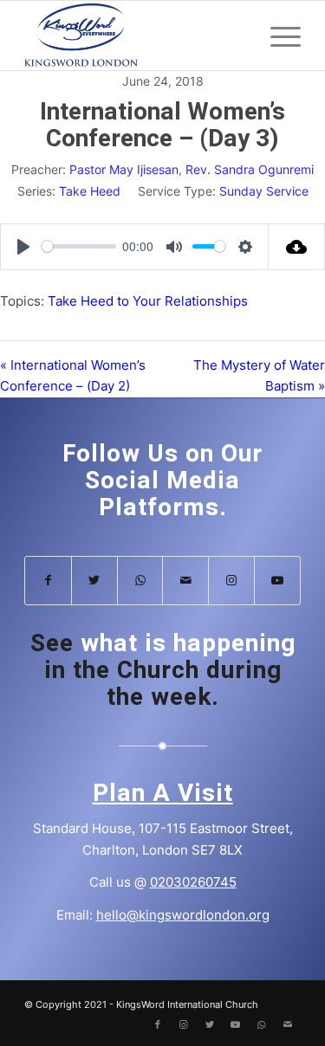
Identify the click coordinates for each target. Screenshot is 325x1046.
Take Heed (89, 191)
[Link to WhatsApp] (140, 580)
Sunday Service (264, 191)
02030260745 (193, 882)
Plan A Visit (163, 793)
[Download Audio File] (297, 246)
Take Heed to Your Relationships (148, 301)
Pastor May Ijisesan (124, 169)
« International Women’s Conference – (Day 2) (73, 376)
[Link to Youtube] (277, 580)
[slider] (79, 246)
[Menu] (277, 35)
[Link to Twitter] (94, 580)
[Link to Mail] (185, 580)
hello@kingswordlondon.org (183, 915)
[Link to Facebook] (48, 580)
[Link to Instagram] (231, 580)
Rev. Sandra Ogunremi (249, 169)
